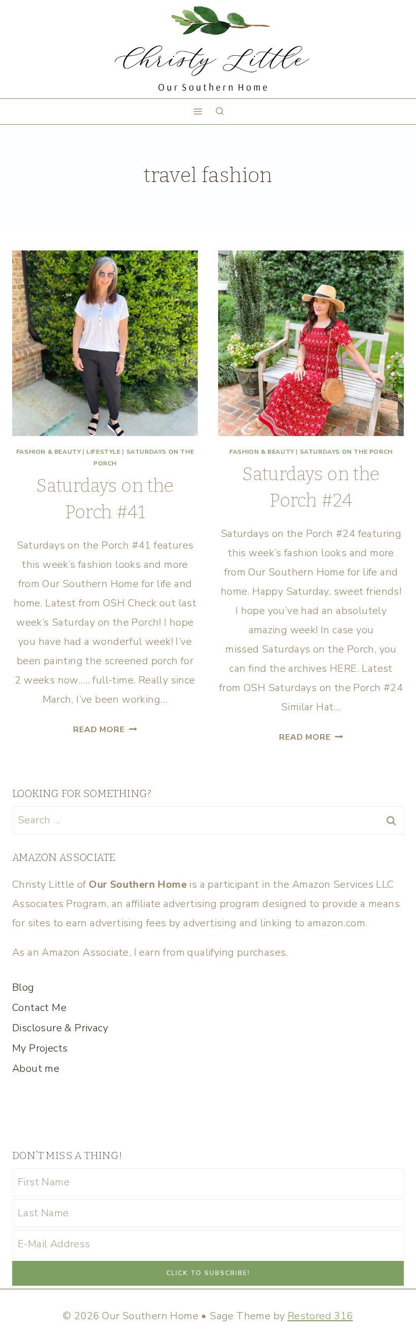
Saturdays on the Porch (346, 452)
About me (35, 1068)
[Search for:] (208, 820)
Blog (23, 987)
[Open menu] (198, 111)
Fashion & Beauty (48, 452)
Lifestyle (103, 452)
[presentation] (105, 343)
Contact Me (39, 1007)
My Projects (39, 1048)
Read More (104, 729)
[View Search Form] (219, 111)
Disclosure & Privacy (60, 1028)
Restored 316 (320, 1316)
